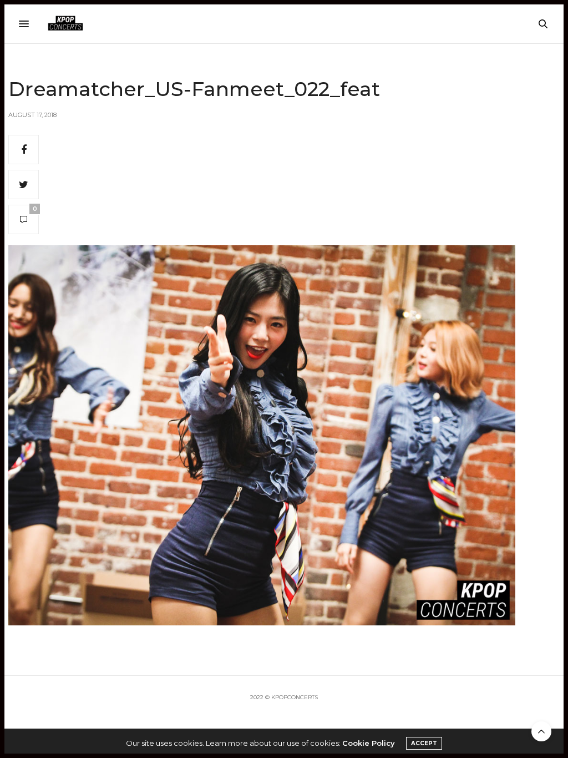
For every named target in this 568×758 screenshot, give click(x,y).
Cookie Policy (368, 743)
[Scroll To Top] (541, 731)
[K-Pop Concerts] (65, 24)
